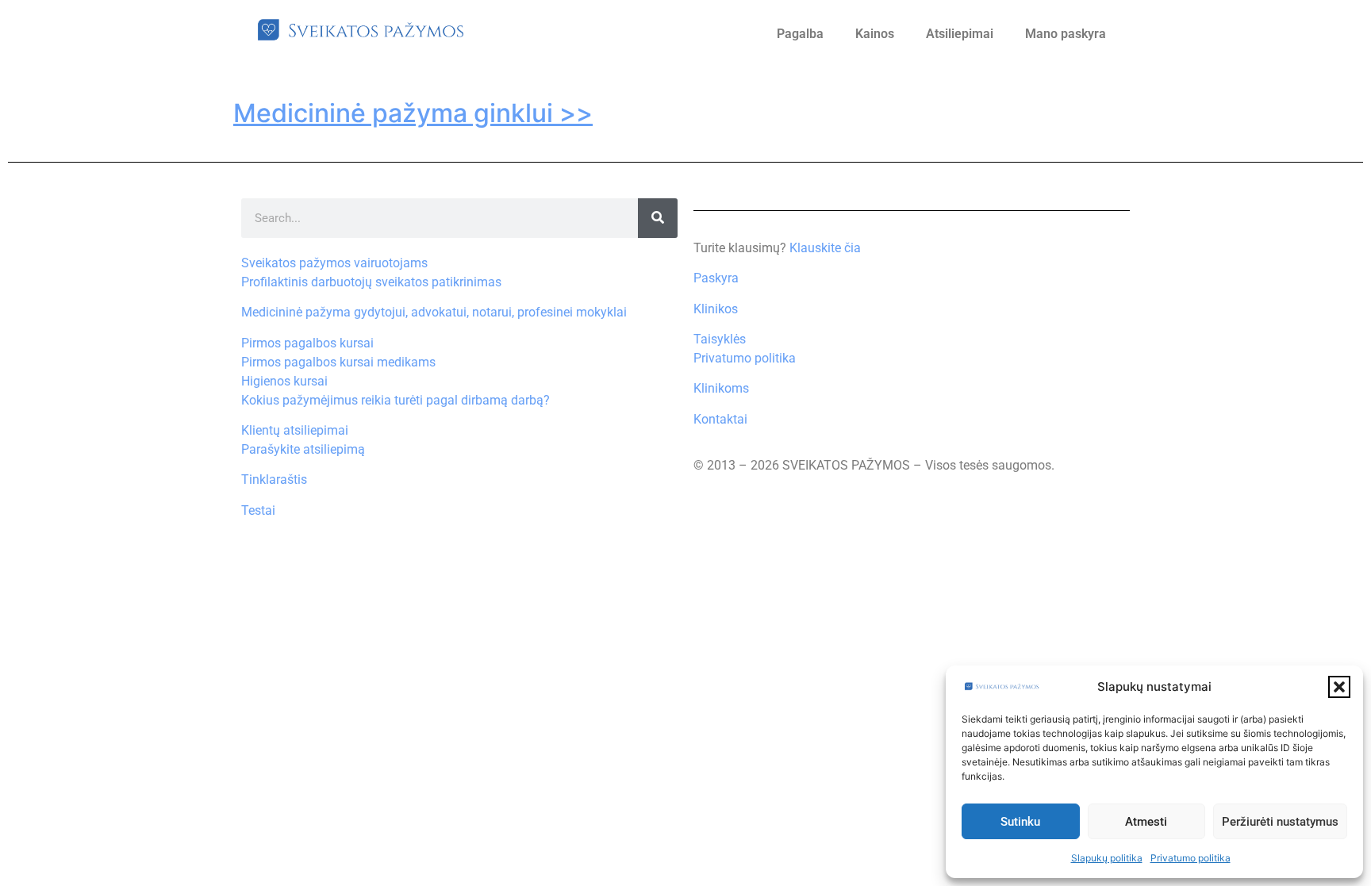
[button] (1339, 687)
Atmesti (1146, 822)
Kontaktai (720, 419)
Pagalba (800, 33)
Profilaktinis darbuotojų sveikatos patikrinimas (371, 282)
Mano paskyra (1065, 33)
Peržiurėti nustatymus (1280, 822)
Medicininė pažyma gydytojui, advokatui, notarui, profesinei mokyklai (434, 312)
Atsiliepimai (959, 33)
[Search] (658, 218)
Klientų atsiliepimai (294, 430)
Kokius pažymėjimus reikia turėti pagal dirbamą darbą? (395, 400)
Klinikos (715, 308)
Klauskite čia (825, 247)
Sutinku (1020, 822)
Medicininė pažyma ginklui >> (413, 113)
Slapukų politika (1106, 858)
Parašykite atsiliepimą (303, 449)
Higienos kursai (284, 381)
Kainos (874, 33)
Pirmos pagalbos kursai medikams (338, 362)
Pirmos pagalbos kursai (307, 343)
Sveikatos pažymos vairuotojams (334, 262)
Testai (258, 510)
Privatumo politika (1190, 858)
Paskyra (716, 278)
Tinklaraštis (274, 479)
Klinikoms (721, 388)
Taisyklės (719, 339)
